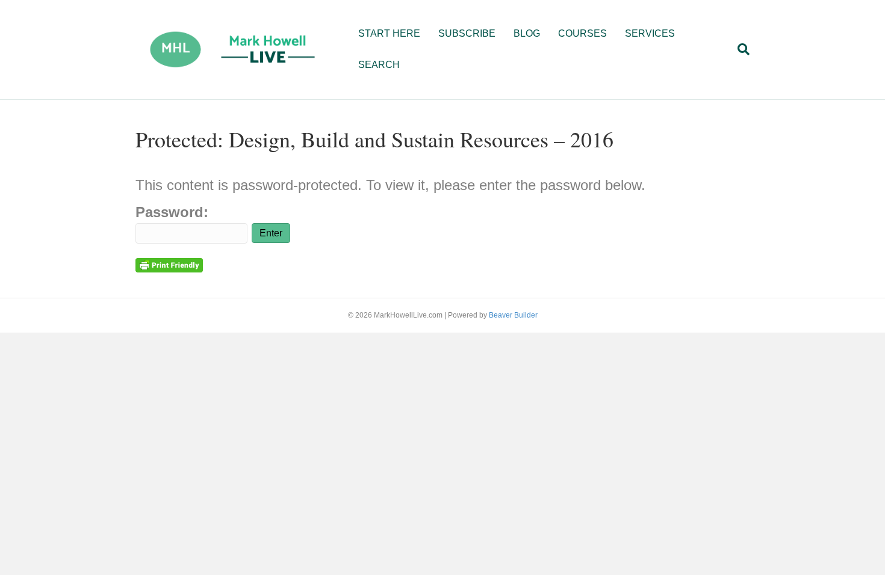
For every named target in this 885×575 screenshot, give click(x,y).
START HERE (389, 33)
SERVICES (650, 33)
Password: (171, 212)
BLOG (527, 33)
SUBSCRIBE (466, 33)
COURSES (582, 33)
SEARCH (379, 65)
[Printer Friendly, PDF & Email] (169, 264)
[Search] (739, 49)
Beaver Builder (513, 315)
